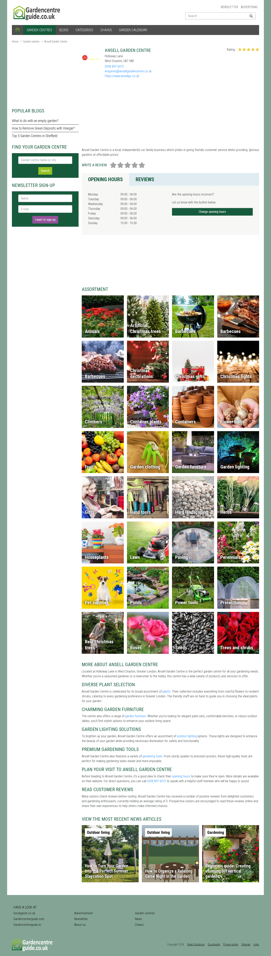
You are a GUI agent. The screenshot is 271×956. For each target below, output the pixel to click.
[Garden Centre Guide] (37, 12)
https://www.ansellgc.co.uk (122, 76)
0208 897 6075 (114, 66)
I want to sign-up (45, 220)
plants (166, 691)
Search (45, 171)
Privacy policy (230, 944)
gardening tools (152, 756)
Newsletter (229, 7)
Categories (84, 30)
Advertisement (83, 913)
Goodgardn (214, 944)
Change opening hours (212, 212)
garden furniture (135, 716)
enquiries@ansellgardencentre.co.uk (128, 71)
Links (256, 944)
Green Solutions (196, 944)
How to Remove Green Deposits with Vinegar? (43, 128)
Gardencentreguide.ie (27, 925)
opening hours (181, 776)
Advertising (249, 7)
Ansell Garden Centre (55, 41)
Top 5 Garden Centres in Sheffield (34, 136)
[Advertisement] (45, 75)
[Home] (17, 30)
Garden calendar (133, 30)
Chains (106, 30)
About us (80, 925)
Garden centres (39, 30)
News (138, 919)
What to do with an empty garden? (35, 121)
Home (15, 41)
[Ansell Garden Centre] (92, 58)
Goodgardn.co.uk (24, 913)
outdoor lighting (187, 736)
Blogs (63, 30)
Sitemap (245, 944)
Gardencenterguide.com (28, 919)
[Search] (250, 15)
